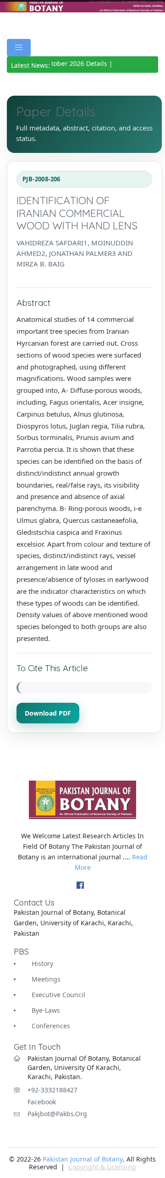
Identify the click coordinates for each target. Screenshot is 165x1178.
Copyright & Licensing (102, 1166)
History (42, 963)
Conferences (51, 1025)
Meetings (46, 979)
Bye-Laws (46, 1010)
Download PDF (48, 713)
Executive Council (58, 994)
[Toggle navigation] (19, 47)
